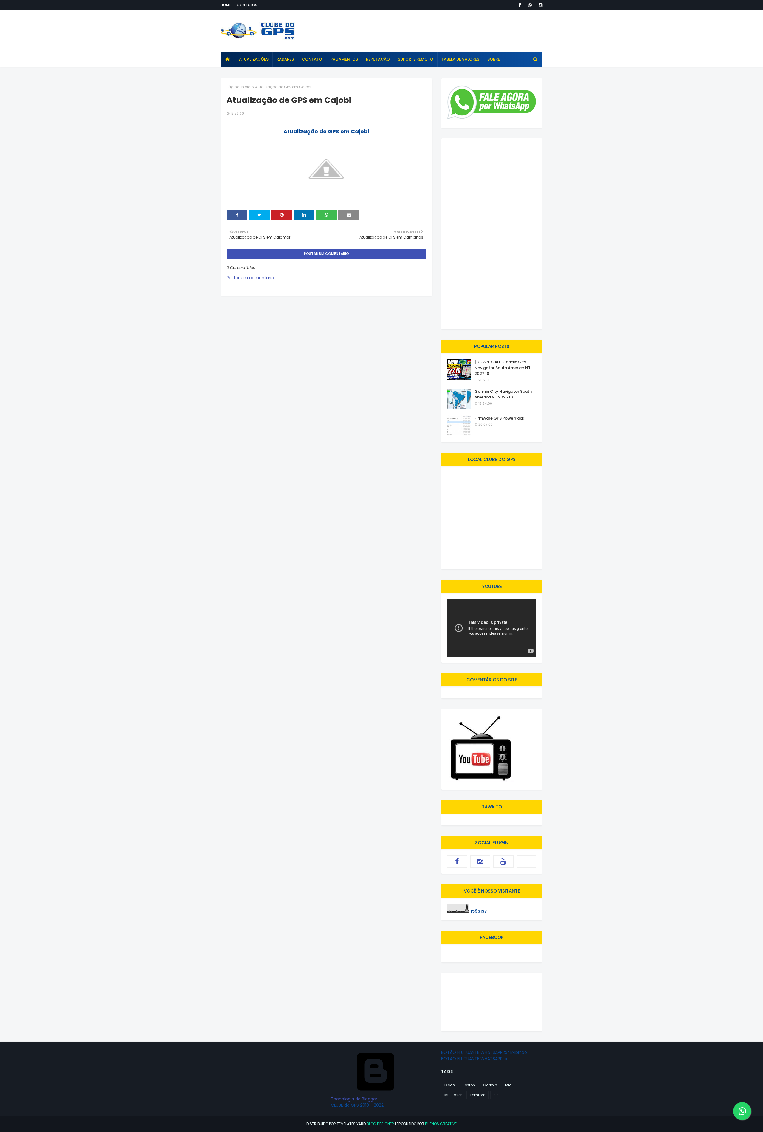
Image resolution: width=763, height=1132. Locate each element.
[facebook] (520, 5)
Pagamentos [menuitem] (344, 59)
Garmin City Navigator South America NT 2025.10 (503, 394)
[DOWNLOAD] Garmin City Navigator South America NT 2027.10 (502, 367)
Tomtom (478, 1094)
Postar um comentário (250, 278)
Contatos (247, 4)
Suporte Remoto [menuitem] (415, 59)
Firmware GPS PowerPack (499, 418)
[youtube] (503, 861)
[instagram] (539, 5)
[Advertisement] (433, 31)
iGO (497, 1094)
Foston (469, 1085)
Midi (509, 1085)
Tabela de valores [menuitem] (460, 59)
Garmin (490, 1085)
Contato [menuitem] (312, 59)
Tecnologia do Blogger (354, 1099)
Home (226, 4)
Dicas (449, 1085)
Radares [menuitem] (285, 59)
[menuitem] (228, 59)
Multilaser (453, 1094)
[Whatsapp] (527, 861)
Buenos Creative (441, 1123)
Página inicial (239, 86)
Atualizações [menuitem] (254, 59)
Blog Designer (380, 1123)
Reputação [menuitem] (378, 59)
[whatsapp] (530, 5)
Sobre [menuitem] (493, 59)
